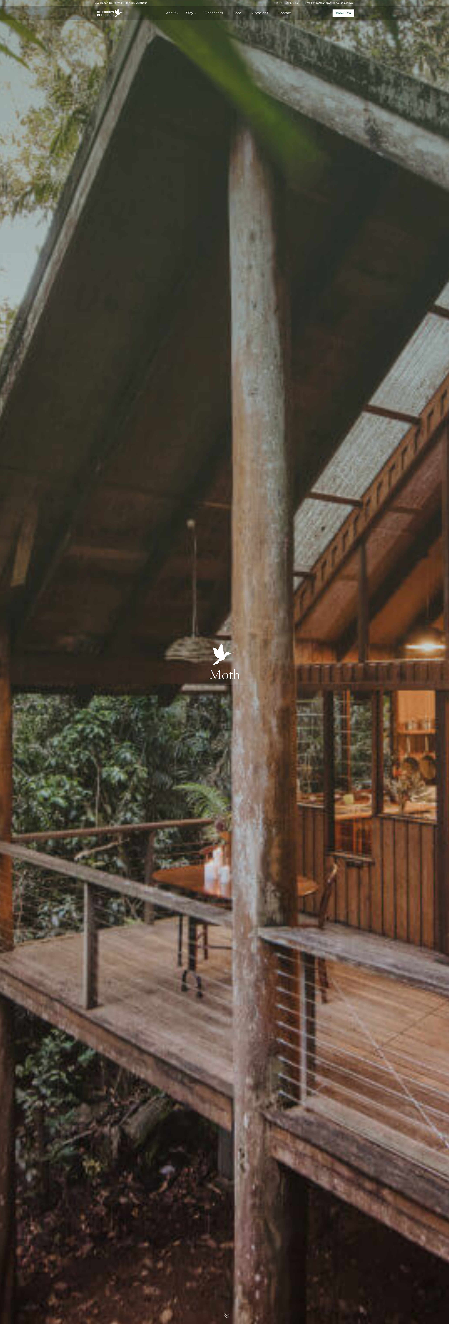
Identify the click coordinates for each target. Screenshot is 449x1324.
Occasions (260, 13)
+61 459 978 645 (289, 3)
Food (237, 13)
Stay (189, 13)
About (171, 13)
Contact (285, 13)
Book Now (343, 13)
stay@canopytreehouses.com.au (333, 3)
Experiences (213, 13)
